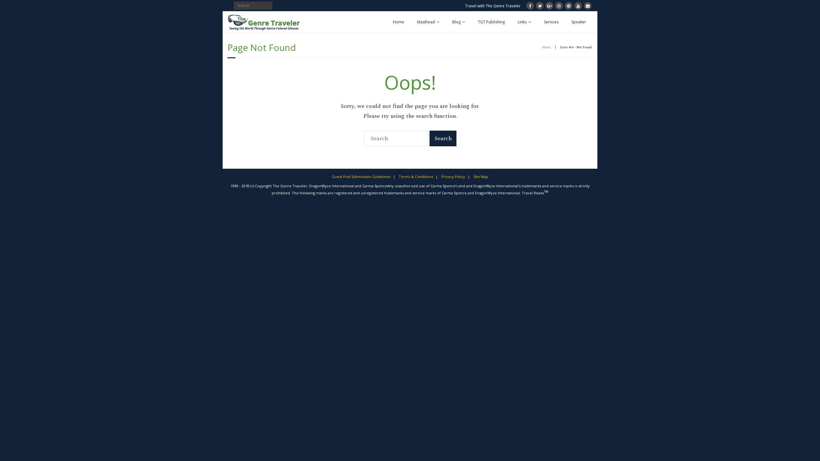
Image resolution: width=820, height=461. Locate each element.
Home (398, 22)
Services (551, 22)
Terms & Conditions (416, 176)
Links (522, 22)
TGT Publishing (491, 22)
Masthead (426, 22)
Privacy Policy (453, 176)
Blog (456, 22)
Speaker (578, 22)
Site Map (480, 176)
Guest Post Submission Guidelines (361, 176)
